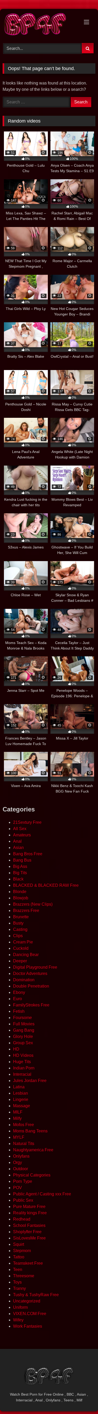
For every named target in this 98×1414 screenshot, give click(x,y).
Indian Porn (23, 1068)
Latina (19, 1087)
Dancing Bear (26, 954)
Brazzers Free (26, 910)
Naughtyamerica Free (33, 1150)
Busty (18, 923)
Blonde (19, 891)
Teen (17, 1269)
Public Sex (23, 1200)
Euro (17, 998)
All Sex (19, 828)
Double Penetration (31, 986)
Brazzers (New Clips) (33, 904)
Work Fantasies (27, 1326)
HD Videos (23, 1055)
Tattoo (18, 1257)
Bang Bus (22, 860)
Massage (21, 1106)
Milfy (17, 1118)
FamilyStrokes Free (31, 1005)
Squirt (18, 1244)
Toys (17, 1282)
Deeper (20, 961)
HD (16, 1049)
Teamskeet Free (28, 1263)
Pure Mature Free (29, 1206)
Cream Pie (23, 942)
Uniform (20, 1307)
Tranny (19, 1288)
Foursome (22, 1017)
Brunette (21, 917)
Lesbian (20, 1093)
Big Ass (20, 866)
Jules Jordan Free (30, 1080)
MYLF (18, 1137)
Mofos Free (23, 1124)
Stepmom (22, 1250)
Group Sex (23, 1043)
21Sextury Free (27, 822)
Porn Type (22, 1181)
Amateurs (22, 835)
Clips (18, 935)
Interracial (22, 1074)
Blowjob (20, 898)
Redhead (21, 1219)
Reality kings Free (30, 1213)
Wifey (18, 1320)
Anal (17, 841)
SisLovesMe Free (29, 1238)
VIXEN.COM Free (29, 1313)
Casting (20, 929)
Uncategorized (26, 1301)
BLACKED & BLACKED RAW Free (46, 885)
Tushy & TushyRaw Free (36, 1294)
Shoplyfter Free (27, 1232)
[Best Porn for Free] (40, 25)
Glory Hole (23, 1036)
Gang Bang (23, 1030)
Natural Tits (23, 1143)
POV (17, 1187)
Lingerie (20, 1099)
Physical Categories (31, 1175)
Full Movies (23, 1024)
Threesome (23, 1276)
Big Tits (20, 872)
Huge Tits (22, 1061)
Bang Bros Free (27, 854)
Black (18, 879)
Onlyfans (21, 1156)
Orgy (17, 1162)
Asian (18, 847)
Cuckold (20, 948)
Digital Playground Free (35, 967)
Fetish (19, 1011)
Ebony (19, 992)
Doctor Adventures (30, 973)
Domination (23, 980)
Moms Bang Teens (30, 1131)
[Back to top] (82, 1398)
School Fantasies (29, 1225)
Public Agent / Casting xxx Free (42, 1194)
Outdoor (20, 1169)
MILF (17, 1112)
